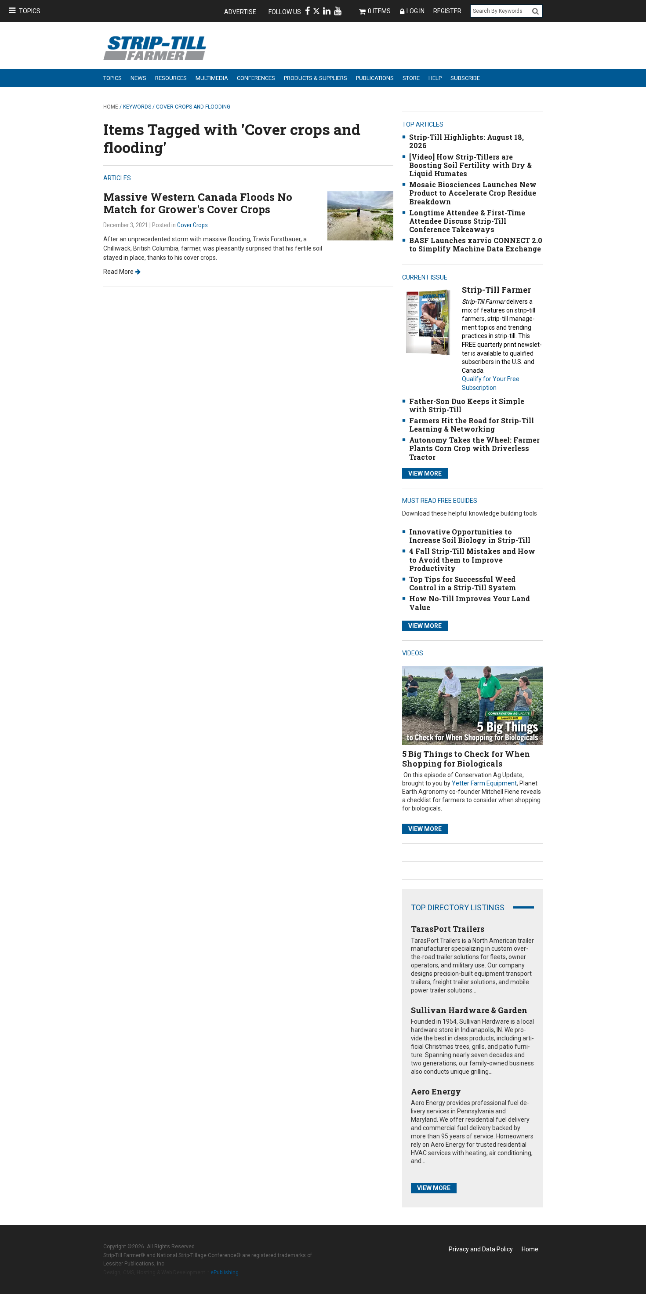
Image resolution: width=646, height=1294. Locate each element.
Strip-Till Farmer (496, 289)
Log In (415, 11)
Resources (171, 78)
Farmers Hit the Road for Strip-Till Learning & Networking (471, 424)
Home (110, 107)
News (138, 78)
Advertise (240, 11)
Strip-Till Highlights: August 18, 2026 (466, 141)
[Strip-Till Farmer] (428, 322)
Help (435, 78)
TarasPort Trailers (447, 928)
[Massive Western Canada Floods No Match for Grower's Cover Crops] (360, 215)
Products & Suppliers (315, 78)
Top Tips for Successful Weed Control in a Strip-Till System (462, 583)
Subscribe (465, 78)
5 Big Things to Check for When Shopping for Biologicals (466, 759)
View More (425, 473)
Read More (118, 271)
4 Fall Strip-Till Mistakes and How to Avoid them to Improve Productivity (472, 559)
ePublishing (224, 1272)
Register (447, 11)
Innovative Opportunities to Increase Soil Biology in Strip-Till (469, 536)
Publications (375, 78)
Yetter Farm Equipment (484, 783)
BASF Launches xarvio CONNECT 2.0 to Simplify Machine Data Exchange (475, 244)
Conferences (256, 78)
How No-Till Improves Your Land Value (469, 602)
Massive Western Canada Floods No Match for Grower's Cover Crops (197, 203)
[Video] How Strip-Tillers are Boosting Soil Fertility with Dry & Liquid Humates (470, 165)
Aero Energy (436, 1091)
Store (411, 78)
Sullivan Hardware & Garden (469, 1010)
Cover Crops (192, 225)
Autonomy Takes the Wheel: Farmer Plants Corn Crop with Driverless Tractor (474, 448)
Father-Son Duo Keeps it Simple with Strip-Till (466, 405)
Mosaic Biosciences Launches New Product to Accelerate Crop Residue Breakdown (473, 193)
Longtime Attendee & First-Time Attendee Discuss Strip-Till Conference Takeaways (467, 221)
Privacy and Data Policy (481, 1249)
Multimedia (212, 78)
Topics (29, 11)
